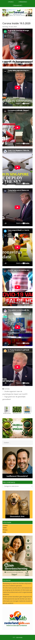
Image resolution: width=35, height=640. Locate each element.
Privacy (4, 530)
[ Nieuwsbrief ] (17, 5)
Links (4, 532)
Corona (6, 389)
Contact (5, 525)
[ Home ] (10, 2)
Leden (4, 528)
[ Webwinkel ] (23, 2)
